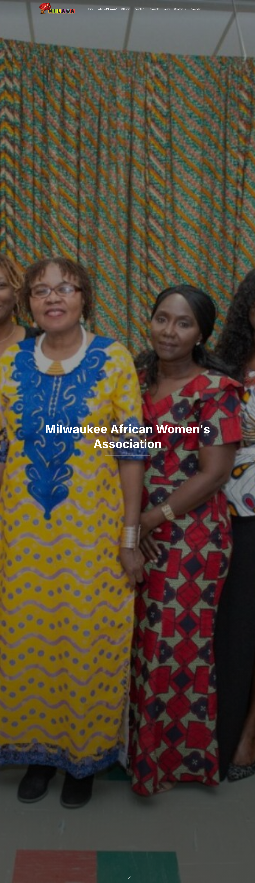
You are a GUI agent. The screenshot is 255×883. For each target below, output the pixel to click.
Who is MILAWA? (107, 9)
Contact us (180, 9)
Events (138, 9)
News (167, 9)
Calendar (196, 9)
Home (90, 9)
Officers (125, 9)
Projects (154, 9)
